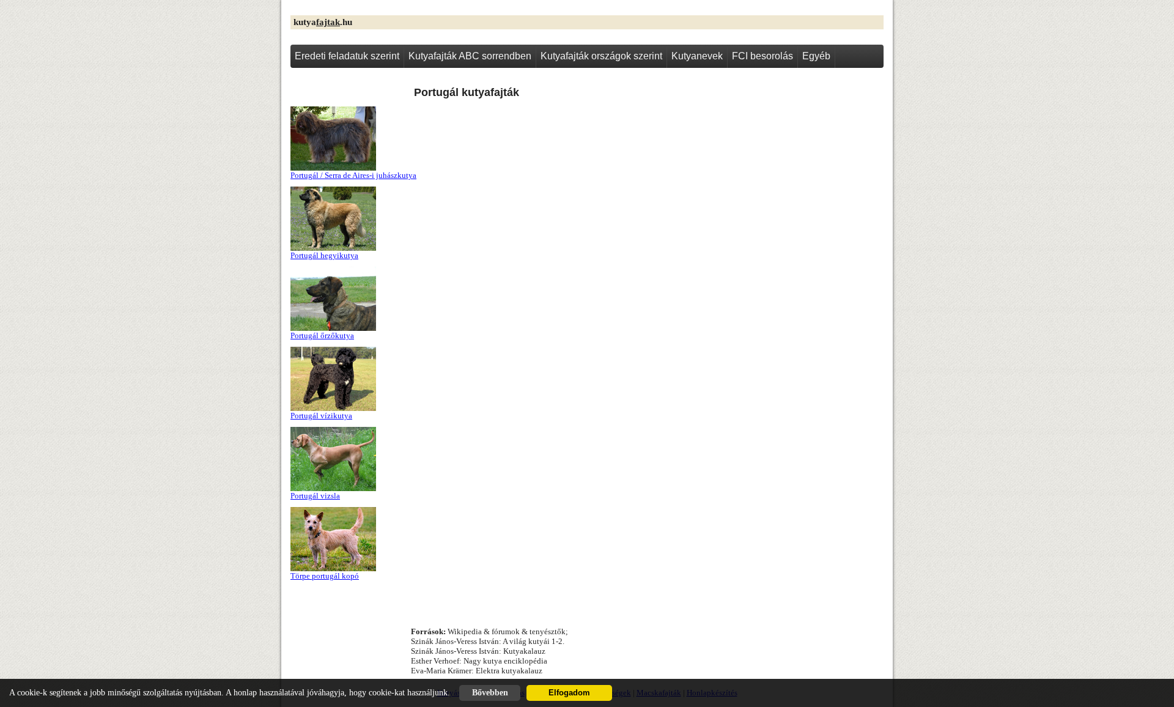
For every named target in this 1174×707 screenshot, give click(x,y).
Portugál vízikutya (321, 415)
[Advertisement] (768, 171)
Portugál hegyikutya (324, 255)
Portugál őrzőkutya (322, 335)
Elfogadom (569, 693)
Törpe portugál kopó (324, 575)
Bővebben (490, 692)
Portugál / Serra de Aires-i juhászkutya (353, 175)
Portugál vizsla (315, 495)
